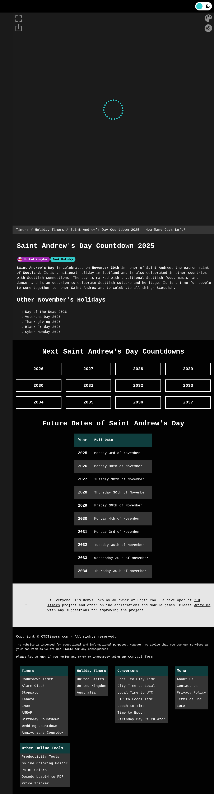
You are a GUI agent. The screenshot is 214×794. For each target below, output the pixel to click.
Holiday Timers (49, 230)
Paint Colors (34, 770)
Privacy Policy (191, 693)
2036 (138, 402)
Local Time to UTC (135, 693)
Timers (22, 230)
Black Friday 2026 (43, 327)
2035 (88, 402)
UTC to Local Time (135, 699)
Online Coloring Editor (45, 763)
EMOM (26, 706)
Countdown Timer (37, 679)
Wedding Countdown (39, 726)
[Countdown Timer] (6, 19)
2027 (88, 369)
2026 (38, 369)
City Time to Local (136, 686)
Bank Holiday (63, 259)
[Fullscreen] (113, 6)
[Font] (208, 28)
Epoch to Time (131, 706)
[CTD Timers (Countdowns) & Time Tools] (15, 6)
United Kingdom (34, 259)
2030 (38, 385)
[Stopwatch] (6, 44)
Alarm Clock (33, 686)
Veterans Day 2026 (43, 317)
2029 (188, 369)
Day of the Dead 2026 (46, 312)
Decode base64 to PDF (43, 777)
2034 (38, 402)
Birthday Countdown (40, 719)
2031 (88, 385)
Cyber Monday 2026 (43, 332)
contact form (140, 657)
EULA (181, 706)
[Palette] (208, 18)
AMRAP (27, 713)
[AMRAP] (6, 81)
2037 (188, 402)
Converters (127, 671)
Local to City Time (136, 679)
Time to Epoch (131, 713)
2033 (188, 385)
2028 (138, 369)
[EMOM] (6, 69)
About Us (185, 679)
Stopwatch (31, 693)
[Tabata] (6, 56)
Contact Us (187, 686)
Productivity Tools (40, 757)
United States (90, 679)
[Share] (19, 28)
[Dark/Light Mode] (203, 6)
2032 (138, 385)
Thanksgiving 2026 (43, 322)
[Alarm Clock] (6, 31)
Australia (86, 693)
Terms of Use (189, 699)
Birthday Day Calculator (141, 719)
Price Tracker (35, 783)
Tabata (28, 699)
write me (202, 605)
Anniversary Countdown (44, 733)
